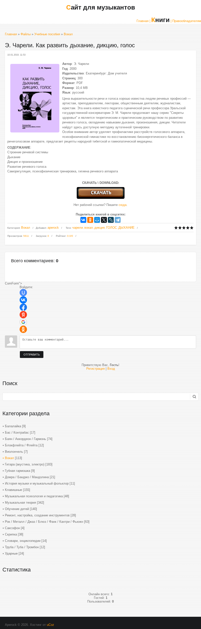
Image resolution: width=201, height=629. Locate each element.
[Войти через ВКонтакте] (23, 300)
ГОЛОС (111, 227)
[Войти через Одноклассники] (23, 329)
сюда (122, 205)
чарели (77, 227)
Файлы (26, 34)
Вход (111, 368)
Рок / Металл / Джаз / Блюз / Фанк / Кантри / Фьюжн (44, 521)
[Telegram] (118, 220)
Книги (160, 20)
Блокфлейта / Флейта (21, 445)
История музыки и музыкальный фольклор (37, 483)
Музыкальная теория (20, 502)
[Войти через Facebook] (23, 307)
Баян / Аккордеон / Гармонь (25, 439)
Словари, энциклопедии (22, 541)
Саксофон (12, 528)
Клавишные (13, 490)
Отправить (32, 354)
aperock (53, 227)
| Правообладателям (186, 21)
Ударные (11, 553)
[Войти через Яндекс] (23, 314)
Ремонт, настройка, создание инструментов (37, 515)
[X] (104, 220)
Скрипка (11, 534)
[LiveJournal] (111, 220)
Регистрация (95, 368)
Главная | (143, 21)
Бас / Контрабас (17, 432)
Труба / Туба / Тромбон (22, 547)
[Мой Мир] (97, 220)
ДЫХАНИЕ (126, 227)
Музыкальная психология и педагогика (34, 496)
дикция (99, 227)
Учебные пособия (47, 34)
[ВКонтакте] (83, 220)
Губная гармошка (17, 471)
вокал (88, 227)
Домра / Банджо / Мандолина (27, 477)
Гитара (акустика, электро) (24, 464)
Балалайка (13, 426)
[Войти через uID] (23, 292)
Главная (11, 34)
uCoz (50, 625)
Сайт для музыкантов (100, 7)
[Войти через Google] (23, 322)
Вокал (68, 34)
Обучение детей (17, 509)
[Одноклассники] (90, 220)
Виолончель (14, 451)
